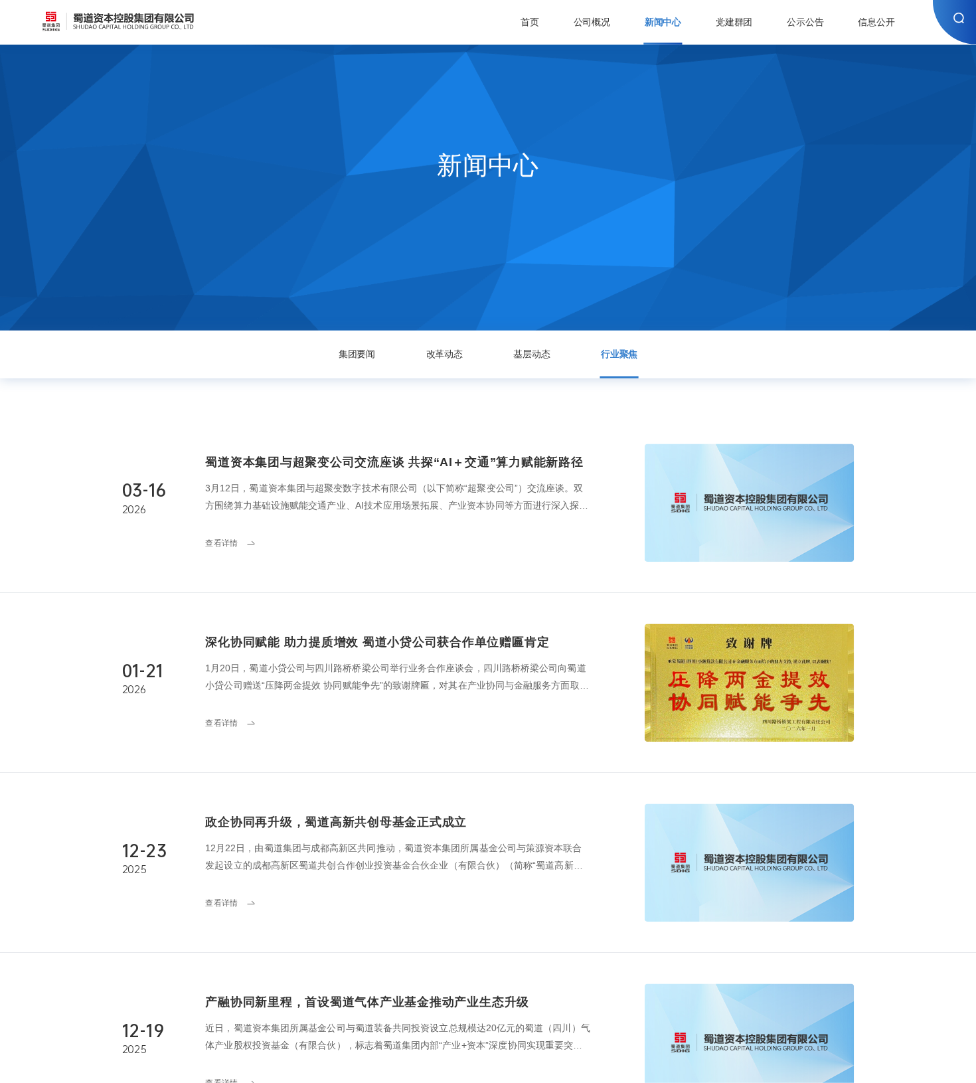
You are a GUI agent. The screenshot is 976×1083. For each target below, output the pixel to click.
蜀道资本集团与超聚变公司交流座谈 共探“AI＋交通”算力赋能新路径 (394, 462)
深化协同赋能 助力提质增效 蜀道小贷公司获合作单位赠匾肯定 (377, 642)
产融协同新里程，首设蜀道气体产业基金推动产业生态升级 (367, 1002)
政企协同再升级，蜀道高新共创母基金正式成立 (336, 822)
